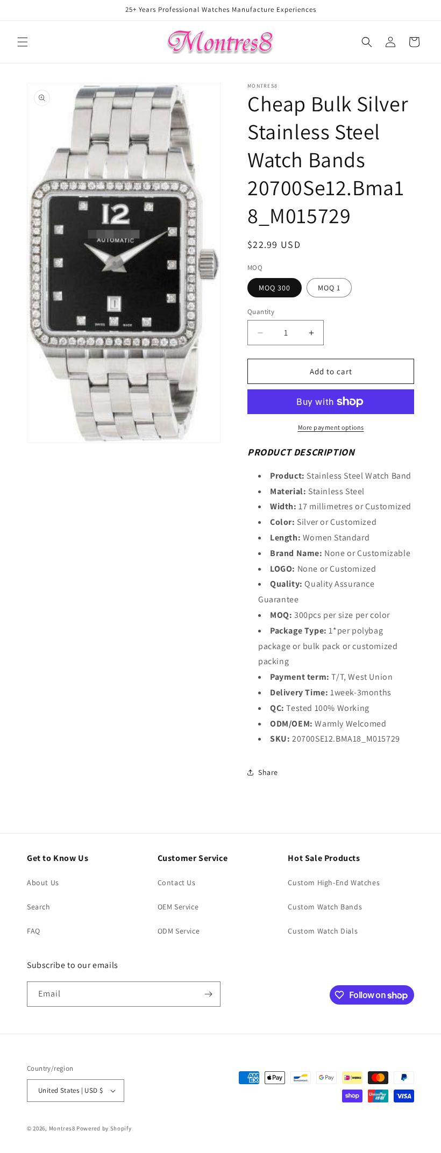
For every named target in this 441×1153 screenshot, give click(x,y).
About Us (43, 882)
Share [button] (268, 772)
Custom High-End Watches (334, 882)
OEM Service (178, 907)
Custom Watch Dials (323, 931)
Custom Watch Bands (325, 907)
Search (39, 907)
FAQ (33, 931)
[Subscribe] (208, 994)
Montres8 (62, 1128)
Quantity (260, 311)
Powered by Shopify (104, 1128)
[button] (22, 42)
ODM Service (179, 931)
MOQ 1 (329, 288)
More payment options (331, 427)
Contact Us (177, 882)
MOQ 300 (274, 288)
